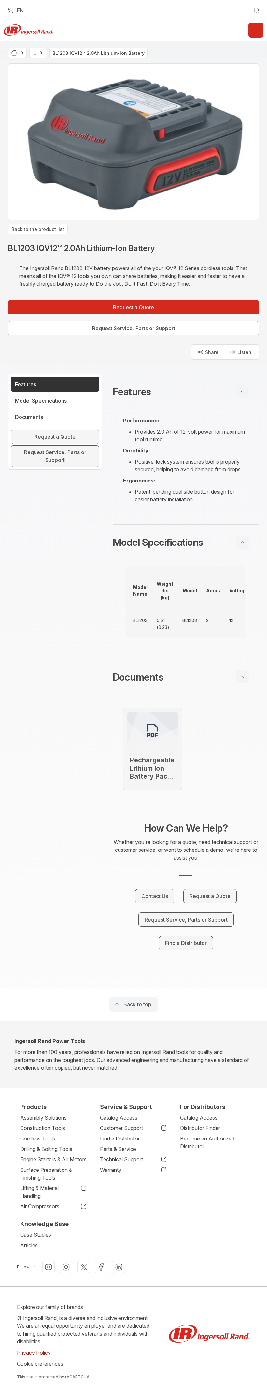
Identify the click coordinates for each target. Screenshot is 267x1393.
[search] (256, 10)
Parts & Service (118, 1149)
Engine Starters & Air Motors (53, 1159)
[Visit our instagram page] (66, 1267)
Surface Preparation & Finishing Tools (46, 1174)
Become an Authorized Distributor (207, 1142)
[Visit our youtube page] (48, 1267)
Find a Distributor (120, 1138)
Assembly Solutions (43, 1117)
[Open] (255, 30)
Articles (29, 1245)
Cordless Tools (37, 1138)
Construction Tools (42, 1128)
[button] (186, 391)
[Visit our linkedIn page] (119, 1267)
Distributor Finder (200, 1128)
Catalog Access (118, 1117)
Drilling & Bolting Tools (46, 1149)
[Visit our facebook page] (101, 1267)
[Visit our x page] (83, 1267)
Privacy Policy (34, 1352)
